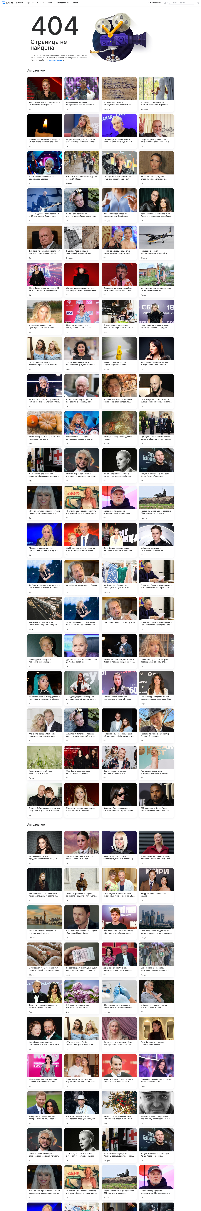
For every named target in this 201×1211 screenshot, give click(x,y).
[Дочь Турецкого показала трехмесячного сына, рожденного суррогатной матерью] (156, 1182)
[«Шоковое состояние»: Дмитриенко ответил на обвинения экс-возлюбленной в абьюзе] (156, 540)
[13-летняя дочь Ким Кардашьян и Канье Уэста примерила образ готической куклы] (44, 688)
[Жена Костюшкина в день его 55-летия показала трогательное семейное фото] (44, 280)
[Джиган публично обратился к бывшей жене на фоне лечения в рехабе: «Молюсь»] (156, 391)
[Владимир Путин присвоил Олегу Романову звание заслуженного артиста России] (156, 577)
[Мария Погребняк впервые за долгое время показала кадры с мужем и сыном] (44, 948)
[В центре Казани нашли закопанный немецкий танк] (81, 243)
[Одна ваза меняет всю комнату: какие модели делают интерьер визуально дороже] (44, 874)
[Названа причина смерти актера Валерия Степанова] (156, 725)
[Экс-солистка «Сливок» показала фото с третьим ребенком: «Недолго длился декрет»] (81, 911)
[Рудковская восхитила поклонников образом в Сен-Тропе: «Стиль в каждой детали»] (156, 763)
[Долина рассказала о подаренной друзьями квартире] (81, 651)
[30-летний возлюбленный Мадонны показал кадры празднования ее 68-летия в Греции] (156, 948)
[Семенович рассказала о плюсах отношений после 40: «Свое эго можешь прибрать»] (156, 837)
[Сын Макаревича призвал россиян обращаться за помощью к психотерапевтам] (119, 763)
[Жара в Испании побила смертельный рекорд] (119, 874)
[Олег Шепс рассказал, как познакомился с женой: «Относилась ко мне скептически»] (81, 763)
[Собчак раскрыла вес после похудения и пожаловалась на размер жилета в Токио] (44, 837)
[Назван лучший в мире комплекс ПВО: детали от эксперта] (156, 503)
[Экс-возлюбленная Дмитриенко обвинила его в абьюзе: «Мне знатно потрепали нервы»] (119, 1071)
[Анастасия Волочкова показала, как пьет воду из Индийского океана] (81, 725)
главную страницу (55, 60)
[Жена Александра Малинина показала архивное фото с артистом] (44, 725)
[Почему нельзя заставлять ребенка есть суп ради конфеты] (119, 317)
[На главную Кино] (9, 3)
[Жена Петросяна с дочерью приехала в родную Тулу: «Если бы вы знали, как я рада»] (81, 1034)
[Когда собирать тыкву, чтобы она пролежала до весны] (44, 428)
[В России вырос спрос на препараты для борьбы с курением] (119, 205)
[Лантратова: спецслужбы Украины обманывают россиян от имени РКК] (44, 465)
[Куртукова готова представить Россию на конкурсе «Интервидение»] (44, 911)
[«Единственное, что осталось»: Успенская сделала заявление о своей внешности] (81, 131)
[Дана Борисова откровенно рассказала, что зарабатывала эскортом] (119, 540)
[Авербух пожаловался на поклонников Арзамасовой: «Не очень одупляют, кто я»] (44, 1182)
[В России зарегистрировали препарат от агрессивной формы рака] (119, 1145)
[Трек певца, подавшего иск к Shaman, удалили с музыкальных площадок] (119, 131)
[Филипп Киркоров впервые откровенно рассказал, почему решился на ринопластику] (81, 465)
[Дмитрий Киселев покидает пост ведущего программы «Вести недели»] (44, 243)
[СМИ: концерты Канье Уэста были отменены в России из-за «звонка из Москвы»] (156, 800)
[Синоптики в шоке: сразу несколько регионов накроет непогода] (156, 1108)
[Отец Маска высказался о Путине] (81, 577)
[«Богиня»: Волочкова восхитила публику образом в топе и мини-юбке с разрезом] (81, 503)
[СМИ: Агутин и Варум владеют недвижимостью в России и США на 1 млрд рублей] (119, 1034)
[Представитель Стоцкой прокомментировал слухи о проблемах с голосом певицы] (81, 428)
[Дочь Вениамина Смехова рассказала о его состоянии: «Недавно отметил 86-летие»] (119, 1108)
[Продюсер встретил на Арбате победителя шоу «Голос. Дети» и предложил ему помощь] (119, 280)
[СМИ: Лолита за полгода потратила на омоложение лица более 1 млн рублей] (156, 911)
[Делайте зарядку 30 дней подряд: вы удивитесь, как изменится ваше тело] (81, 948)
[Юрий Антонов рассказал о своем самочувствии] (44, 168)
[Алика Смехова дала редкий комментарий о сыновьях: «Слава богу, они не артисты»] (119, 911)
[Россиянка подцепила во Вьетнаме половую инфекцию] (156, 94)
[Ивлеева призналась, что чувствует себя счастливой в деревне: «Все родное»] (44, 317)
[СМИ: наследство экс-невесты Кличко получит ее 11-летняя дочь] (81, 540)
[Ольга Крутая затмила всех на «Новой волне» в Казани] (44, 1145)
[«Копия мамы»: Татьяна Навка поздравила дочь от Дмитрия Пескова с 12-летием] (44, 1034)
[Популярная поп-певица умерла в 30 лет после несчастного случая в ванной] (44, 131)
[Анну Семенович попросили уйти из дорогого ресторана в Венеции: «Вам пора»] (44, 94)
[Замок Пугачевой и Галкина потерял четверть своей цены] (119, 465)
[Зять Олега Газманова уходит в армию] (119, 837)
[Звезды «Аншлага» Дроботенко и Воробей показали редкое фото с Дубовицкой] (119, 651)
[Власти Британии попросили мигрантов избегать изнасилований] (44, 1071)
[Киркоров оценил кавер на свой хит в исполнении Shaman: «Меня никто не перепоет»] (44, 391)
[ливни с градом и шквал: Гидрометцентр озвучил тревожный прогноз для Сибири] (119, 354)
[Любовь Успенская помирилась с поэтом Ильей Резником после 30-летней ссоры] (44, 577)
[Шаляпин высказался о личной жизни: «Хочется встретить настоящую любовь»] (119, 391)
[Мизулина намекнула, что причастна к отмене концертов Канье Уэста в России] (44, 540)
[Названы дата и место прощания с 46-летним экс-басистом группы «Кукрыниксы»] (44, 205)
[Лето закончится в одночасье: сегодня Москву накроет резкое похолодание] (156, 1071)
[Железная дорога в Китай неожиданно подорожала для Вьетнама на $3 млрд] (44, 614)
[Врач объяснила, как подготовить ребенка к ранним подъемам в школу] (119, 948)
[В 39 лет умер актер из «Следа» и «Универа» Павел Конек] (81, 1071)
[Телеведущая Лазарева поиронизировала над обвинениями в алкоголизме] (44, 651)
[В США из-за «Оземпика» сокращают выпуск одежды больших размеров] (119, 577)
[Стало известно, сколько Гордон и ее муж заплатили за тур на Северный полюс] (119, 1182)
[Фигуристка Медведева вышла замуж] (156, 1034)
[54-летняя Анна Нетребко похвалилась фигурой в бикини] (81, 354)
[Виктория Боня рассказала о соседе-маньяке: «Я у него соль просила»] (119, 800)
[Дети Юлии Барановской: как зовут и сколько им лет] (81, 997)
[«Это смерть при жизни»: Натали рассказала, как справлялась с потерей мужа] (44, 503)
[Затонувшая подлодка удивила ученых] (119, 428)
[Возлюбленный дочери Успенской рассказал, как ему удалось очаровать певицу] (44, 354)
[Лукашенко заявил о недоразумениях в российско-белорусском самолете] (156, 243)
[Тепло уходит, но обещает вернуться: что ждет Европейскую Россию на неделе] (44, 763)
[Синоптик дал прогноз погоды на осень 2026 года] (81, 168)
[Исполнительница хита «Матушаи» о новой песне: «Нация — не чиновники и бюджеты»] (81, 317)
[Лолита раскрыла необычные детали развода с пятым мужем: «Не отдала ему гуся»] (81, 280)
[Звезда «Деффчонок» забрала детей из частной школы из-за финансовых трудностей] (81, 688)
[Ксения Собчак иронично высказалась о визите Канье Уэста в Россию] (119, 688)
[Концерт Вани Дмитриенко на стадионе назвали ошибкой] (119, 168)
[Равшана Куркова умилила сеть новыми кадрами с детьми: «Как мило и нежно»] (156, 688)
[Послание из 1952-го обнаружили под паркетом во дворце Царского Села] (119, 94)
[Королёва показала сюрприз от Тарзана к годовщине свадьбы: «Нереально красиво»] (156, 205)
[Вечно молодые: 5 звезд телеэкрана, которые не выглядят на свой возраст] (119, 997)
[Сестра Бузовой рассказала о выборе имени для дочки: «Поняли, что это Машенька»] (156, 874)
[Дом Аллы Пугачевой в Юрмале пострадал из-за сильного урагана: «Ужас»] (156, 651)
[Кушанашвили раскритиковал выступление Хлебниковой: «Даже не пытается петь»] (156, 354)
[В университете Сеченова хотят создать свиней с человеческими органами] (44, 1108)
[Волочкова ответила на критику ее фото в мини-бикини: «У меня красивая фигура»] (156, 997)
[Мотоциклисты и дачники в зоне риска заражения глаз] (156, 280)
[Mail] (3, 3)
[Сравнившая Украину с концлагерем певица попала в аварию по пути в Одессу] (81, 94)
